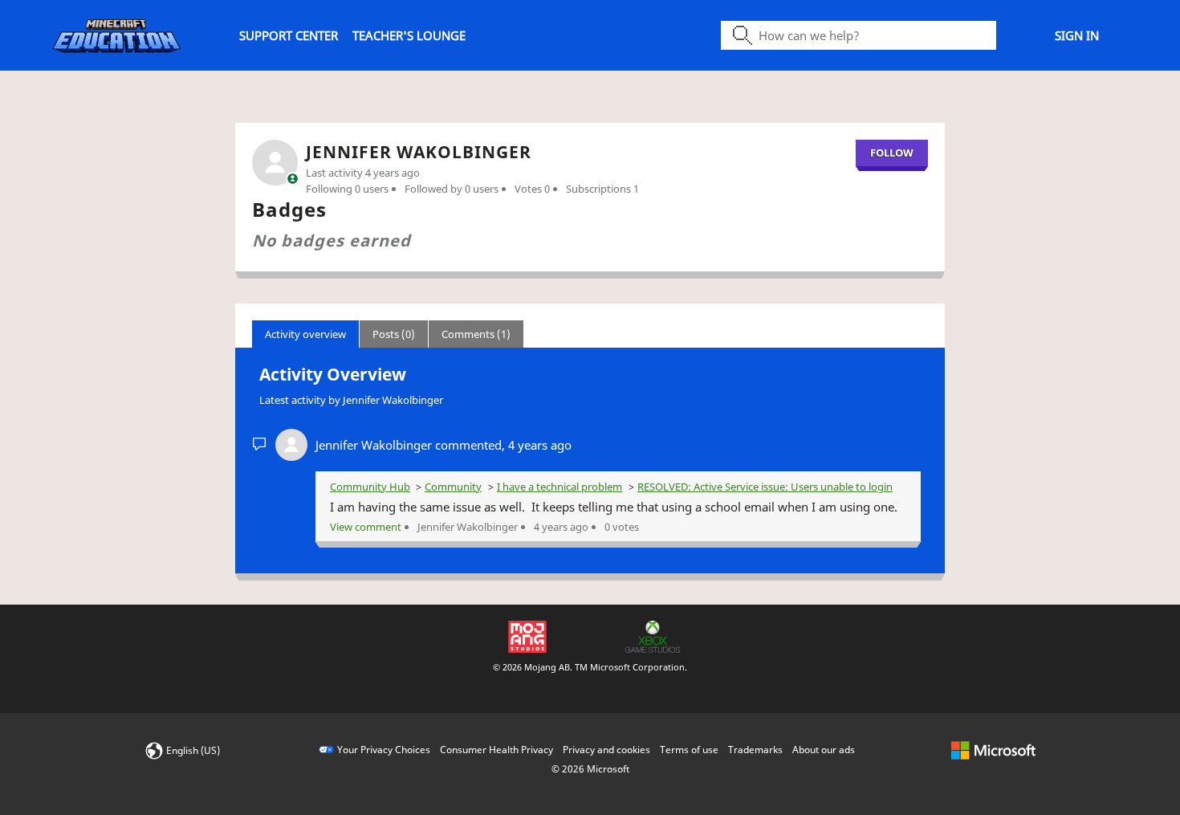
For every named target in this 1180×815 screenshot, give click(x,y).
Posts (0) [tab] (393, 334)
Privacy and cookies (606, 749)
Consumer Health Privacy (496, 749)
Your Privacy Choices (383, 749)
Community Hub (370, 486)
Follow (891, 152)
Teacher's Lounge (409, 35)
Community (453, 486)
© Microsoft (590, 769)
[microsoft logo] (993, 749)
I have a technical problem (559, 486)
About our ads (823, 749)
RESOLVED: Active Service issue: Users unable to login (765, 486)
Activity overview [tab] (305, 334)
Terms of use (689, 749)
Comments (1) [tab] (476, 334)
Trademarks (755, 749)
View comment (365, 527)
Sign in (1077, 35)
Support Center (288, 35)
